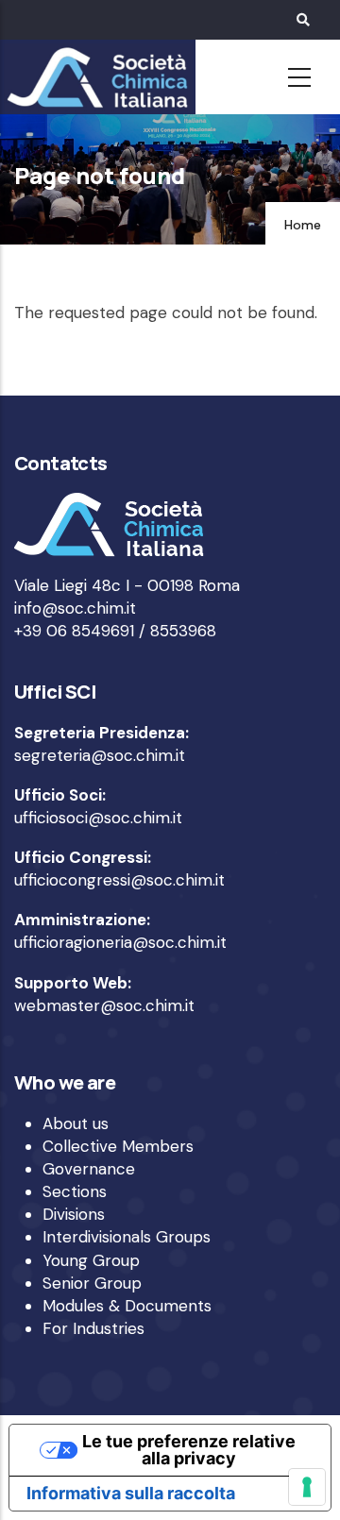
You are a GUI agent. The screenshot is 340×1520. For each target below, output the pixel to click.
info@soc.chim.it (75, 608)
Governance (88, 1168)
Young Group (91, 1260)
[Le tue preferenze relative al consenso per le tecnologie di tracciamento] (307, 1487)
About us (75, 1123)
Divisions (73, 1214)
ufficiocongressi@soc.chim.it (119, 880)
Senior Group (92, 1283)
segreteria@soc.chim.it (99, 755)
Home (302, 224)
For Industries (93, 1328)
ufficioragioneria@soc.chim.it (120, 942)
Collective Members (118, 1146)
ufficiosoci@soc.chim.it (98, 817)
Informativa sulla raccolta (130, 1493)
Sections (74, 1191)
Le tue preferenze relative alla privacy (189, 1449)
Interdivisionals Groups (126, 1236)
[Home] (94, 77)
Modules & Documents (127, 1305)
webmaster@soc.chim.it (104, 1005)
